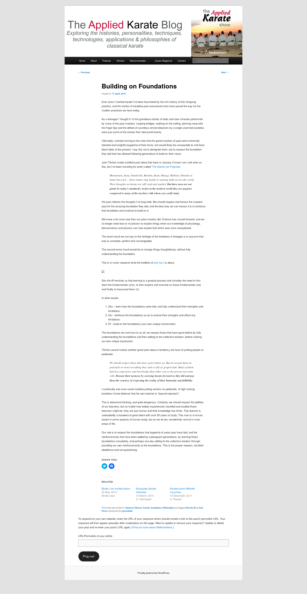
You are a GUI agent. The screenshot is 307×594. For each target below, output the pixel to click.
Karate (146, 507)
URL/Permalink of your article (95, 536)
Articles (120, 60)
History (138, 507)
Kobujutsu (156, 507)
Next (225, 72)
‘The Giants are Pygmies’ (166, 166)
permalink (127, 510)
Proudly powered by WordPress (153, 572)
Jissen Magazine (163, 60)
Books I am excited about (116, 488)
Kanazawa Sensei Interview (146, 490)
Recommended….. (139, 60)
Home (82, 60)
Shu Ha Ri (191, 507)
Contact (182, 60)
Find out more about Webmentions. (153, 527)
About (94, 60)
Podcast (106, 60)
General (129, 507)
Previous (84, 72)
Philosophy (168, 507)
